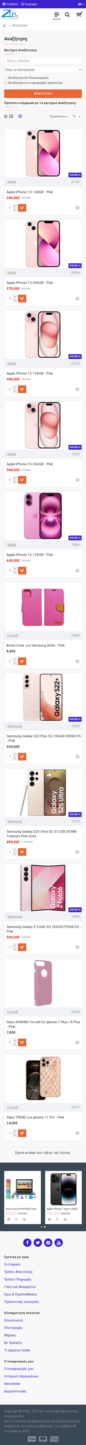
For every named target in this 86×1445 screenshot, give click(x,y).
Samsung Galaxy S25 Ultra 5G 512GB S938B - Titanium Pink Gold (42, 833)
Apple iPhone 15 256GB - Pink (29, 464)
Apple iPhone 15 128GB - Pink (29, 373)
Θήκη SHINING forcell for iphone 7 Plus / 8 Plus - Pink (43, 1024)
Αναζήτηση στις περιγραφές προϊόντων (35, 82)
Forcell (12, 635)
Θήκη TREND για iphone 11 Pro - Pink (35, 1117)
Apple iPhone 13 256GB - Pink (29, 283)
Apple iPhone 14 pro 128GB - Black (63, 1208)
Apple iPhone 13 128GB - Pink (29, 192)
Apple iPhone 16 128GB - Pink (29, 555)
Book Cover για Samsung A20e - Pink (35, 645)
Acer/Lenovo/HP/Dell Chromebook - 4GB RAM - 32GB (22, 1208)
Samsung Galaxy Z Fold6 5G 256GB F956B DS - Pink (43, 929)
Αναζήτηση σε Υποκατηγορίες (28, 77)
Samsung (14, 726)
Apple (11, 182)
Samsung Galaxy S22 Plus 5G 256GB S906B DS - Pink (43, 738)
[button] (41, 1227)
